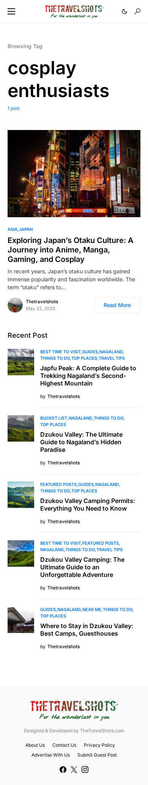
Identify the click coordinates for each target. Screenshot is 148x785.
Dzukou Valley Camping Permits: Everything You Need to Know (87, 504)
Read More (117, 305)
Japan (26, 229)
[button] (11, 11)
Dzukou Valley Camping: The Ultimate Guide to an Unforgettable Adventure (82, 567)
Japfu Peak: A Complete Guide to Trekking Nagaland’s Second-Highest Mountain (88, 375)
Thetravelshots (42, 301)
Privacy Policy (99, 745)
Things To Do (55, 358)
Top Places (84, 358)
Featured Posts (58, 484)
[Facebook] (63, 769)
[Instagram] (85, 769)
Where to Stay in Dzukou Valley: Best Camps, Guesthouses (86, 629)
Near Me (91, 609)
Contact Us (64, 745)
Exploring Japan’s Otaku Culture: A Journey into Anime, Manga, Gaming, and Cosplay (71, 250)
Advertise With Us (50, 755)
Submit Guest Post (97, 755)
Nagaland (111, 351)
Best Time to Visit (60, 351)
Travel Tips (112, 358)
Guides (90, 351)
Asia (12, 229)
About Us (35, 745)
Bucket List (53, 418)
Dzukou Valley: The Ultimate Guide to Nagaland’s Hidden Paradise (81, 442)
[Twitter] (74, 769)
